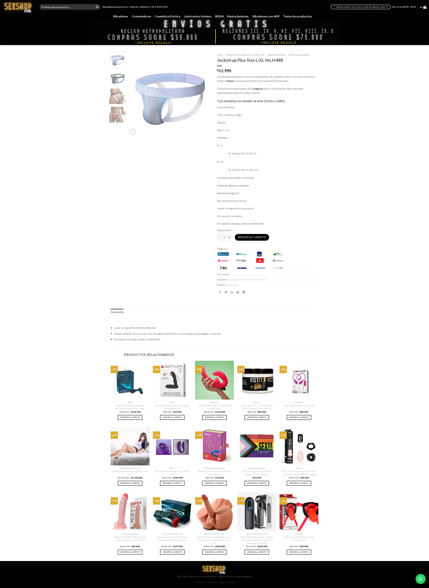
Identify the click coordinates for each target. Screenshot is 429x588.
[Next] (206, 93)
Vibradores (120, 16)
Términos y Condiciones (206, 582)
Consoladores (141, 16)
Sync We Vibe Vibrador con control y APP (172, 473)
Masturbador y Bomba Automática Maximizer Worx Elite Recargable (299, 473)
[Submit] (97, 7)
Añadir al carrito (252, 237)
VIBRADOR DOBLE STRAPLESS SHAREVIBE (214, 407)
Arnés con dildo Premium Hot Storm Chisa (299, 538)
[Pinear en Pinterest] (237, 292)
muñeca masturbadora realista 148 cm (130, 473)
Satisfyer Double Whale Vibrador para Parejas (214, 473)
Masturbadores (238, 16)
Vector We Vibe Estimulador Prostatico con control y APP (130, 407)
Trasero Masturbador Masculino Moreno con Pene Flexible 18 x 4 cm (214, 540)
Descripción (117, 312)
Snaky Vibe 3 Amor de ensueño (299, 405)
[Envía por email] (231, 292)
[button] (421, 579)
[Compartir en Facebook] (220, 292)
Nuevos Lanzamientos (299, 54)
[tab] (117, 312)
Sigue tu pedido (227, 582)
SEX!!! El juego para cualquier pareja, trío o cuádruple (256, 473)
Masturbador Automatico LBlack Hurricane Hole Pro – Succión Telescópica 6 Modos (256, 540)
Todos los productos (297, 16)
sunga (228, 285)
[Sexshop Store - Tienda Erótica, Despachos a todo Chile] (19, 7)
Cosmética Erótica (167, 16)
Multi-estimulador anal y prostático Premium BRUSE (172, 407)
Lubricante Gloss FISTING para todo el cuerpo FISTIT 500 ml (257, 407)
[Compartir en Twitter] (226, 292)
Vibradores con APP (266, 16)
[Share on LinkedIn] (243, 292)
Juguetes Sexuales (277, 54)
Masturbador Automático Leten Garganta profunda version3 (172, 538)
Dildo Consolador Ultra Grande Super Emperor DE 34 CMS (130, 538)
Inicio (219, 54)
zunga (235, 285)
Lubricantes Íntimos (197, 16)
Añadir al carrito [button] (130, 417)
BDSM (219, 16)
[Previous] (134, 93)
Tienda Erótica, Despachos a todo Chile (245, 54)
